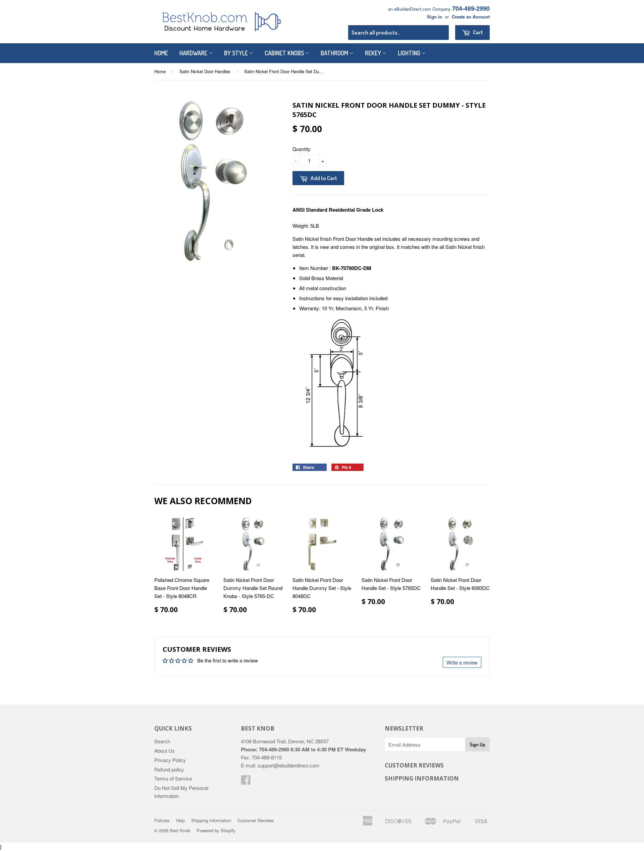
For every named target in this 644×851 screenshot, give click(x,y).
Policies (162, 820)
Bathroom (335, 53)
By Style (236, 53)
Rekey (373, 53)
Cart (477, 32)
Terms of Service (173, 778)
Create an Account (471, 17)
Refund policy (169, 769)
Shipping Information (211, 820)
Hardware (194, 53)
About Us (164, 750)
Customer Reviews (255, 820)
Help (180, 820)
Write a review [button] (462, 662)
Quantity (301, 149)
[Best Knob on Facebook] (246, 781)
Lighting (410, 53)
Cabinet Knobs (285, 53)
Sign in (434, 17)
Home (161, 53)
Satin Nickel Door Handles (204, 71)
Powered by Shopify (216, 830)
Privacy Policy (170, 759)
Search (162, 741)
